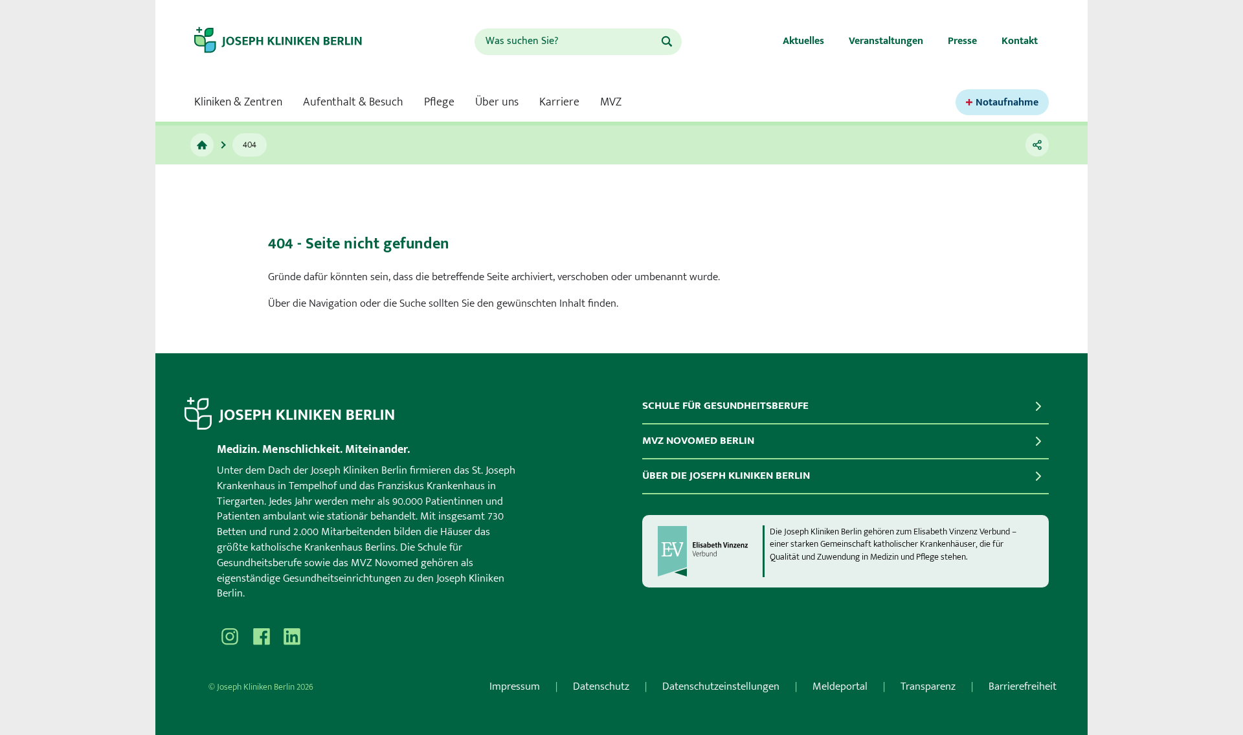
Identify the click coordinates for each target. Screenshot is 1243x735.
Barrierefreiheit (1023, 686)
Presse (962, 41)
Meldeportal (840, 686)
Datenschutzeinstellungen (720, 686)
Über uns (497, 102)
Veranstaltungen (886, 41)
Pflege (439, 102)
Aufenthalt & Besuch (353, 102)
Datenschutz (601, 686)
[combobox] (567, 41)
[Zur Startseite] (289, 41)
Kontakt (1020, 41)
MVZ (611, 102)
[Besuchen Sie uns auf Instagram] (230, 637)
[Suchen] (666, 41)
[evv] (709, 551)
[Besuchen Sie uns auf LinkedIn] (292, 637)
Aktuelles (803, 41)
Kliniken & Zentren (238, 102)
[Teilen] (1037, 145)
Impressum (514, 686)
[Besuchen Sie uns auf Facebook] (261, 637)
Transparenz (928, 686)
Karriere (559, 102)
